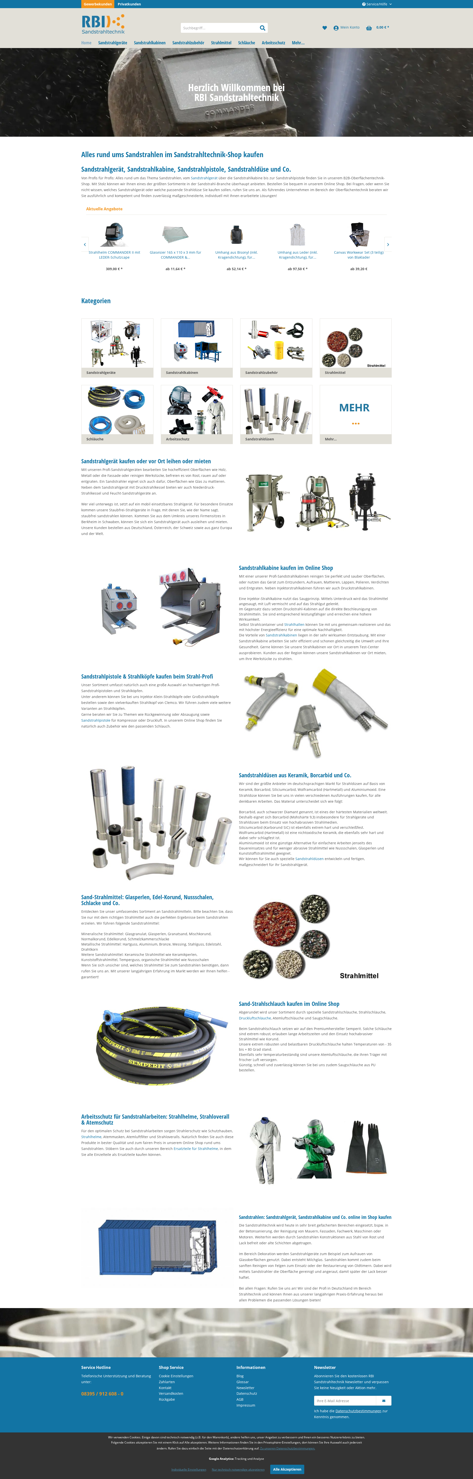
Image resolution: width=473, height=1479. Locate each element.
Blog (240, 1376)
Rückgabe (167, 1399)
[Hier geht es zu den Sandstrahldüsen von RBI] (157, 823)
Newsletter (245, 1387)
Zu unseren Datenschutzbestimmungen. (287, 1448)
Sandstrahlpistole (95, 720)
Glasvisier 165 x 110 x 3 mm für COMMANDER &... (114, 255)
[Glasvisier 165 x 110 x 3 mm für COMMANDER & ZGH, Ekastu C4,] (114, 234)
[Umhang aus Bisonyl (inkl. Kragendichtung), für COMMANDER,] (175, 234)
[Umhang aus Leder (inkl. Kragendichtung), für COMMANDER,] (236, 234)
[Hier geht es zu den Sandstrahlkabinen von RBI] (157, 609)
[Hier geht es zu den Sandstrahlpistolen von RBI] (315, 714)
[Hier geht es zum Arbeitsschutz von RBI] (315, 1152)
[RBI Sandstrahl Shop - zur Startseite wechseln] (127, 23)
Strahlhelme (91, 1136)
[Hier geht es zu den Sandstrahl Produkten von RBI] (157, 1248)
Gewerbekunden (98, 4)
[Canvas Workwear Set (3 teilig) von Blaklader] (298, 234)
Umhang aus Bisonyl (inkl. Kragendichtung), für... (175, 255)
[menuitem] (224, 28)
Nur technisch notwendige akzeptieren (238, 1469)
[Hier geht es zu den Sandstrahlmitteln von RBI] (315, 938)
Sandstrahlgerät (204, 178)
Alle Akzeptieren (287, 1469)
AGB (239, 1399)
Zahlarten (167, 1381)
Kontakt (165, 1387)
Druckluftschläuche (255, 1018)
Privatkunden (129, 4)
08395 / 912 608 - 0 (102, 1394)
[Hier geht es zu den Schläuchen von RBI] (157, 1045)
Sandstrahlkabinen (281, 635)
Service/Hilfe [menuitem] (377, 4)
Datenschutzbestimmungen (358, 1411)
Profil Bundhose (359, 252)
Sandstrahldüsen (309, 858)
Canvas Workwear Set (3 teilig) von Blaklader (297, 255)
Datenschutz (246, 1393)
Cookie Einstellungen (176, 1376)
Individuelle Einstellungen (188, 1469)
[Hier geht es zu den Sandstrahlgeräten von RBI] (315, 502)
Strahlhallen (294, 624)
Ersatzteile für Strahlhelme (196, 1148)
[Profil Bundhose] (359, 234)
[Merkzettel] (324, 28)
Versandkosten (171, 1393)
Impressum (245, 1405)
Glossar (242, 1381)
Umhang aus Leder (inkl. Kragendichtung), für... (237, 255)
